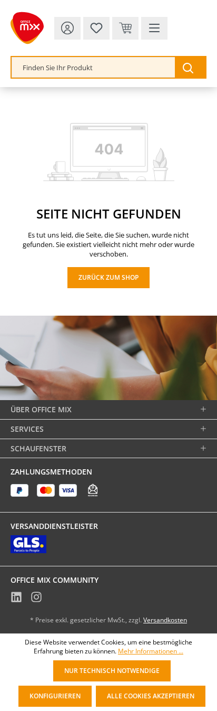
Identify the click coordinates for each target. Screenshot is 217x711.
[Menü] (154, 28)
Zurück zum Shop (108, 277)
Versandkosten (165, 619)
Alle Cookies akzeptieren (150, 695)
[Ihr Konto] (67, 28)
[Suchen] (190, 67)
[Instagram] (36, 598)
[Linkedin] (16, 598)
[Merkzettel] (96, 28)
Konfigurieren (55, 695)
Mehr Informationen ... (150, 651)
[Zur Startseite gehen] (27, 28)
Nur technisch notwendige (112, 670)
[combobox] (93, 67)
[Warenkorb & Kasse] (125, 28)
